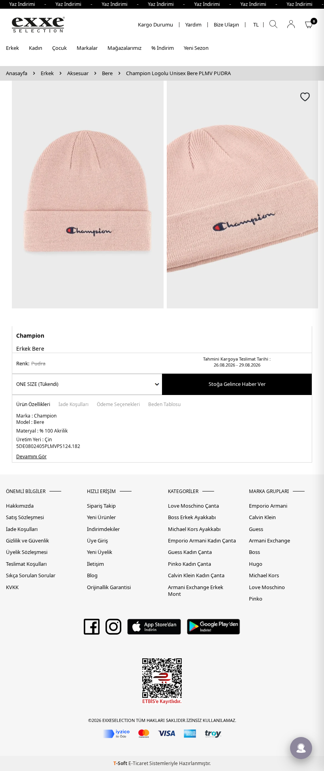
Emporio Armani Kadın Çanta (202, 540)
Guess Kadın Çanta (190, 552)
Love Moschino (267, 587)
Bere (107, 73)
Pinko (255, 598)
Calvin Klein (262, 517)
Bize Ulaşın (226, 24)
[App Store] (154, 629)
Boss (254, 552)
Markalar (87, 47)
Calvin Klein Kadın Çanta (196, 575)
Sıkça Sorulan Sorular (30, 575)
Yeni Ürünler (101, 517)
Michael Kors (264, 575)
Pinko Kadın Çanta (189, 564)
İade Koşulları (73, 405)
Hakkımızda (20, 506)
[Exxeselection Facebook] (92, 629)
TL (256, 24)
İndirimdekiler (103, 529)
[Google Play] (213, 629)
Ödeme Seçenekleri (118, 405)
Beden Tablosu (164, 405)
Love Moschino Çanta (193, 506)
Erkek (12, 47)
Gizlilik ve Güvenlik (27, 540)
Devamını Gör (31, 457)
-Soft (120, 763)
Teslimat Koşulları (26, 564)
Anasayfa (16, 73)
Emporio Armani (268, 506)
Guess (256, 529)
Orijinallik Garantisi (109, 587)
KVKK (12, 587)
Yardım (193, 24)
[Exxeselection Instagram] (113, 629)
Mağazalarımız (124, 47)
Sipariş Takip (101, 506)
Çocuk (59, 47)
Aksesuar (78, 73)
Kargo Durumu (155, 24)
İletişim (95, 564)
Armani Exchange (269, 540)
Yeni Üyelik (99, 552)
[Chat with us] (301, 748)
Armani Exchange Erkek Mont (195, 590)
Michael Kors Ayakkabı (194, 529)
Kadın (35, 47)
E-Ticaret (138, 763)
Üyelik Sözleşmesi (26, 552)
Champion (30, 335)
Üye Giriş (97, 540)
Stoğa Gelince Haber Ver (237, 383)
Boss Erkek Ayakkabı (192, 517)
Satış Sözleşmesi (25, 517)
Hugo (255, 564)
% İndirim (162, 47)
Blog (92, 575)
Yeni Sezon (196, 47)
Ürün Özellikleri (33, 405)
